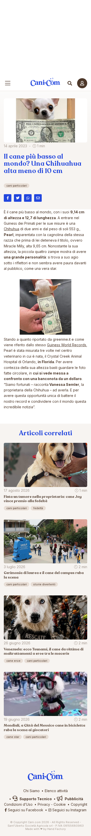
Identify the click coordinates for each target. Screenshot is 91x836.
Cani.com (46, 82)
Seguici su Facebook (25, 810)
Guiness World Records (66, 345)
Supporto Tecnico (35, 799)
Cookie (60, 804)
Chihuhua (11, 229)
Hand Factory (56, 829)
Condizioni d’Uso (18, 804)
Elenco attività (56, 791)
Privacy (44, 804)
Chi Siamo (31, 791)
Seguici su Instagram (68, 810)
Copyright (79, 804)
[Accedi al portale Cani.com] (82, 83)
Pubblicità (73, 799)
